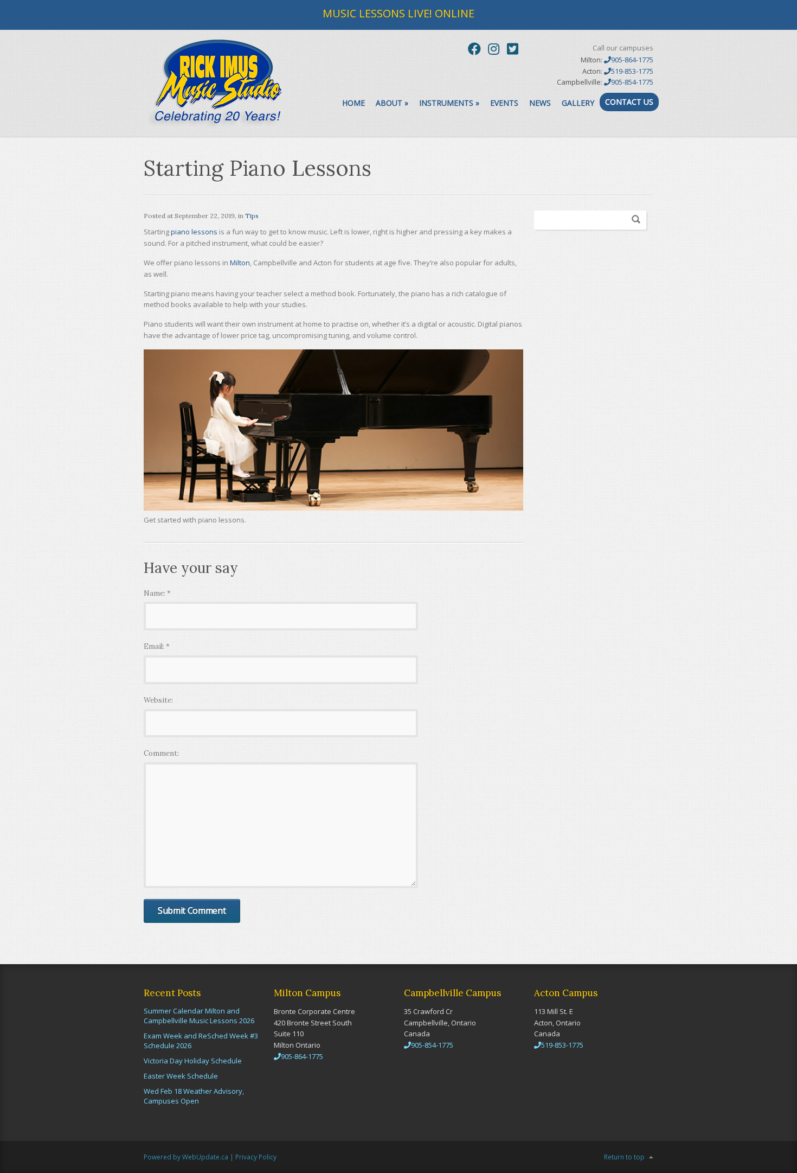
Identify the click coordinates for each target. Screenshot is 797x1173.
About (392, 103)
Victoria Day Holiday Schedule (193, 1061)
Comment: (161, 753)
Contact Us (629, 102)
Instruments (449, 103)
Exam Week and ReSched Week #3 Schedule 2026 (201, 1040)
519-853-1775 (632, 71)
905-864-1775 (632, 60)
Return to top (624, 1157)
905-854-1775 (632, 82)
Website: (158, 700)
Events (504, 103)
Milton (240, 262)
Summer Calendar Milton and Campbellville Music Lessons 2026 (199, 1015)
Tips (252, 216)
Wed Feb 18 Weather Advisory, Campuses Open (194, 1096)
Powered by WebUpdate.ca (186, 1157)
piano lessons (194, 232)
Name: (157, 593)
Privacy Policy (256, 1157)
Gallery (578, 103)
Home (353, 103)
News (540, 103)
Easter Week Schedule (181, 1076)
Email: (157, 646)
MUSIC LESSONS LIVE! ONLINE (398, 13)
